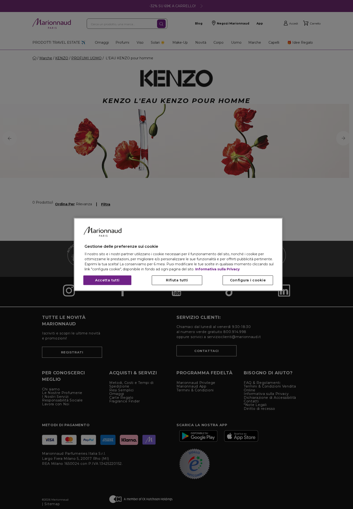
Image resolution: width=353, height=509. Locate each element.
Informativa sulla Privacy (217, 269)
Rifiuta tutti (177, 280)
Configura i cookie (248, 280)
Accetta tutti (107, 280)
